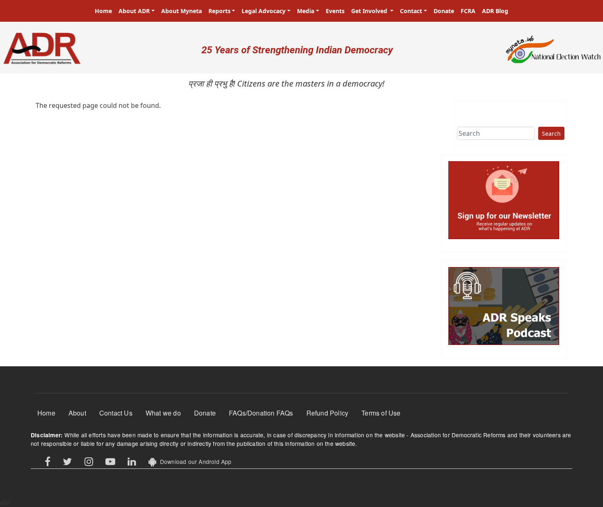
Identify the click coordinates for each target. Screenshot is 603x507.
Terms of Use (380, 413)
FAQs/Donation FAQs (261, 413)
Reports (219, 11)
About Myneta (181, 11)
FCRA (468, 11)
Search (551, 133)
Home (103, 11)
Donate (444, 11)
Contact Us (115, 413)
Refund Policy (327, 413)
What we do (163, 413)
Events (335, 11)
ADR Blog (495, 11)
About (77, 413)
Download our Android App (193, 461)
